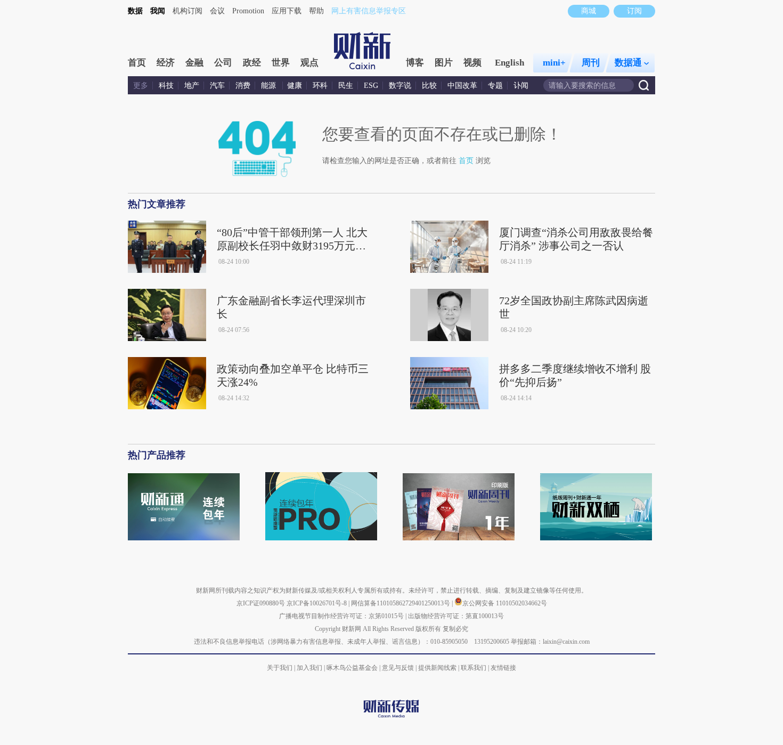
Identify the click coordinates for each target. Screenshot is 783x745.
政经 (252, 63)
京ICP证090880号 (260, 603)
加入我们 (309, 667)
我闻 (157, 11)
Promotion (248, 11)
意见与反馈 (398, 667)
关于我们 (279, 667)
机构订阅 (187, 11)
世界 (281, 63)
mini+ (554, 63)
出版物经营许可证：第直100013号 (456, 616)
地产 (191, 86)
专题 (495, 86)
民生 (345, 86)
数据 (135, 11)
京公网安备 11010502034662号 (504, 603)
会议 (217, 11)
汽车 (217, 86)
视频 (472, 63)
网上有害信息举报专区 (368, 11)
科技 (166, 86)
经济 (166, 63)
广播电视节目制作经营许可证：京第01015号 (341, 616)
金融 (194, 63)
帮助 (316, 11)
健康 (294, 86)
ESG (371, 86)
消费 (242, 86)
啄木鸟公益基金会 (353, 667)
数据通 (628, 63)
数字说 (400, 86)
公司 (223, 63)
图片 (444, 63)
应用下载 (286, 11)
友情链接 (503, 667)
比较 (429, 86)
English (509, 63)
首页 (137, 63)
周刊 (591, 63)
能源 (269, 86)
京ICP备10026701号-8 (317, 603)
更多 (140, 86)
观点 (309, 63)
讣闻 (520, 86)
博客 (415, 63)
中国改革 (462, 86)
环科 (320, 86)
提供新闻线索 (437, 667)
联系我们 (473, 667)
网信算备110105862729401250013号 (401, 603)
